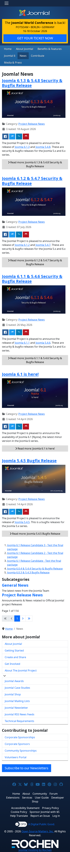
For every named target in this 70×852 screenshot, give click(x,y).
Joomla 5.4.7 (43, 245)
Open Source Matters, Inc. (37, 831)
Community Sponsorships (21, 750)
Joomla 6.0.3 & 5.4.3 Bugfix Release (28, 572)
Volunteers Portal (15, 757)
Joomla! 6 (9, 56)
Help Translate (19, 816)
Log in (56, 816)
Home (8, 49)
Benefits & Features (50, 49)
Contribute (37, 56)
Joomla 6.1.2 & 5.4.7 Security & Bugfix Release (32, 181)
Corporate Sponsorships (20, 737)
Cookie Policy (19, 812)
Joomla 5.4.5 (22, 522)
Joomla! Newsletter (16, 707)
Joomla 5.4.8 (43, 147)
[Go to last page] (29, 618)
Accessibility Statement (25, 808)
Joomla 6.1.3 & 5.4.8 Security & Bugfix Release (32, 83)
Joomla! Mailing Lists (17, 701)
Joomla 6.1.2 (22, 245)
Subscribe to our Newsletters (26, 768)
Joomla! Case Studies (17, 687)
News (23, 56)
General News (15, 585)
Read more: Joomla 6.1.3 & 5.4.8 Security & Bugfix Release (36, 164)
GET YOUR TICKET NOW (35, 38)
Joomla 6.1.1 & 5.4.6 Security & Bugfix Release (32, 278)
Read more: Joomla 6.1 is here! (36, 448)
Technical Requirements (19, 721)
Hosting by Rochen (35, 850)
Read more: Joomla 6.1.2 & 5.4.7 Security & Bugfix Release (36, 262)
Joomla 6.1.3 (22, 147)
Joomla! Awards (14, 681)
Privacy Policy (50, 808)
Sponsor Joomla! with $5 (44, 812)
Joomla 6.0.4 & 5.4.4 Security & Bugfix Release (35, 568)
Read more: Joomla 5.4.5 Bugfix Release (35, 533)
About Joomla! (24, 49)
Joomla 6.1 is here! (20, 374)
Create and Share (15, 657)
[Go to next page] (23, 618)
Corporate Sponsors (17, 744)
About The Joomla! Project (21, 670)
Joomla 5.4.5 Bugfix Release (29, 460)
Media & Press (13, 62)
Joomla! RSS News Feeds (19, 714)
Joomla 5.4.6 (43, 343)
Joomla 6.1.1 (22, 343)
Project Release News (31, 124)
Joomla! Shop (13, 694)
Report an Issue (40, 816)
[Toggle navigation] (6, 3)
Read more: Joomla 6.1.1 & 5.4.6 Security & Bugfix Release (36, 360)
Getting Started (14, 650)
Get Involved (12, 664)
